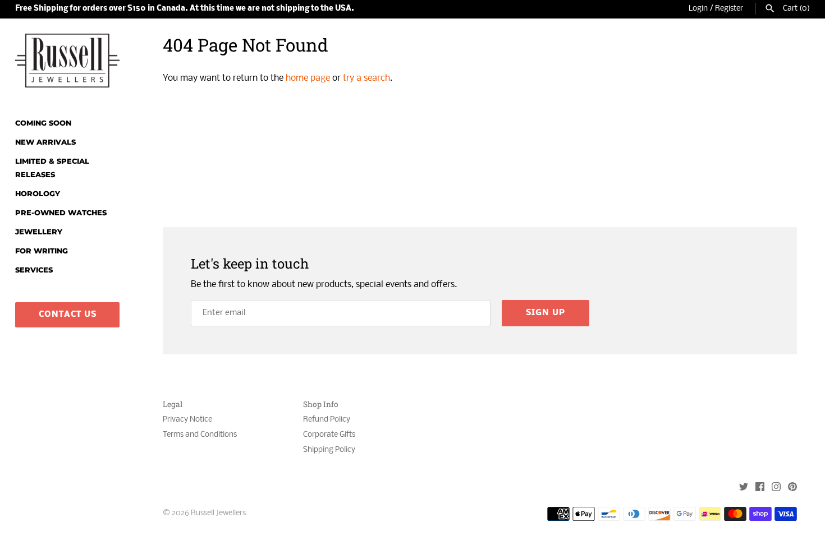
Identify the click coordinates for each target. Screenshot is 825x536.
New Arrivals (45, 142)
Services (34, 270)
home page (308, 78)
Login (698, 8)
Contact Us (68, 314)
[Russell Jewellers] (67, 60)
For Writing (41, 251)
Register (729, 8)
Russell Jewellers (218, 513)
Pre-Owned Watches (61, 213)
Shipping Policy (329, 450)
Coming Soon (43, 123)
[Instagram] (776, 488)
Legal (172, 404)
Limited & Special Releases (52, 168)
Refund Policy (326, 419)
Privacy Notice (187, 419)
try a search (366, 78)
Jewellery (38, 232)
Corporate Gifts (329, 435)
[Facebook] (759, 488)
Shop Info (320, 404)
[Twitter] (743, 488)
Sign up (545, 312)
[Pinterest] (792, 488)
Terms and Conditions (200, 435)
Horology (37, 194)
